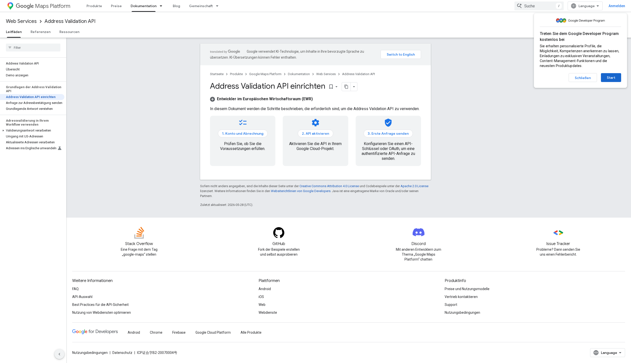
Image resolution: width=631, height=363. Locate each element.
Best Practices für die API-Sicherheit (100, 305)
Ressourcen (69, 32)
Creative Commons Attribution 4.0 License (329, 186)
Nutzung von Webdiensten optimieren (101, 312)
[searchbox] (33, 47)
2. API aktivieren (315, 133)
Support (451, 305)
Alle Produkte (251, 332)
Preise (116, 6)
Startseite (217, 74)
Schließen (583, 78)
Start (611, 77)
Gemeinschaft (201, 6)
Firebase (179, 332)
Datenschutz (122, 353)
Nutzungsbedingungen (462, 312)
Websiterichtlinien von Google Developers (301, 191)
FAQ (75, 289)
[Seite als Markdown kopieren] (346, 86)
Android (265, 289)
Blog (176, 6)
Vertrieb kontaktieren (461, 297)
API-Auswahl (82, 297)
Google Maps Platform (265, 74)
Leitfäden (14, 32)
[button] (32, 130)
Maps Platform (52, 6)
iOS (261, 297)
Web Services (21, 21)
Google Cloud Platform (213, 332)
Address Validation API (70, 21)
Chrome (156, 332)
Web (262, 305)
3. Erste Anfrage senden (388, 133)
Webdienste (268, 312)
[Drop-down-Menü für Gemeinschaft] (219, 6)
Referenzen (41, 32)
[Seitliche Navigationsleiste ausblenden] (59, 354)
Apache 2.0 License (414, 186)
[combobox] (539, 5)
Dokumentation (144, 6)
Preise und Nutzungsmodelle (467, 289)
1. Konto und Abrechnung (242, 133)
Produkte (94, 6)
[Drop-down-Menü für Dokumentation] (162, 6)
